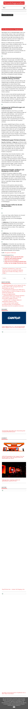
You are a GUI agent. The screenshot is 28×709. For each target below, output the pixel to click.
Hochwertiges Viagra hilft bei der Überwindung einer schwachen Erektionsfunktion (13, 431)
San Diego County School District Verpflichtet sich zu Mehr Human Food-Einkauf (14, 693)
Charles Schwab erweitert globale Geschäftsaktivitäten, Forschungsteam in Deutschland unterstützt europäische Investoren (13, 304)
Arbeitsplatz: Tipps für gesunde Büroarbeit (14, 256)
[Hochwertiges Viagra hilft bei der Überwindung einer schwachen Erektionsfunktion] (14, 331)
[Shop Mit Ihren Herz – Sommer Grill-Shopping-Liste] (14, 490)
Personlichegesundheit (14, 3)
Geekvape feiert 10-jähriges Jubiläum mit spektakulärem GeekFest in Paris (11, 480)
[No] (26, 703)
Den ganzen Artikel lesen (10, 252)
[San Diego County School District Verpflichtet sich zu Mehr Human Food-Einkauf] (14, 593)
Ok (14, 707)
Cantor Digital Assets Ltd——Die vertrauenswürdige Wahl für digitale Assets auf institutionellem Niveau (13, 327)
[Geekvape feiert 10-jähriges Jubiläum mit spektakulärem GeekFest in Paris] (14, 462)
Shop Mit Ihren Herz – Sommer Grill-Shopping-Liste (13, 589)
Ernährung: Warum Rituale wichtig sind (13, 258)
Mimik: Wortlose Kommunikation (12, 260)
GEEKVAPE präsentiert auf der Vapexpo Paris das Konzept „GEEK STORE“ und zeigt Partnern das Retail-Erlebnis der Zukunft (14, 287)
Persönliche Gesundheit (7, 15)
